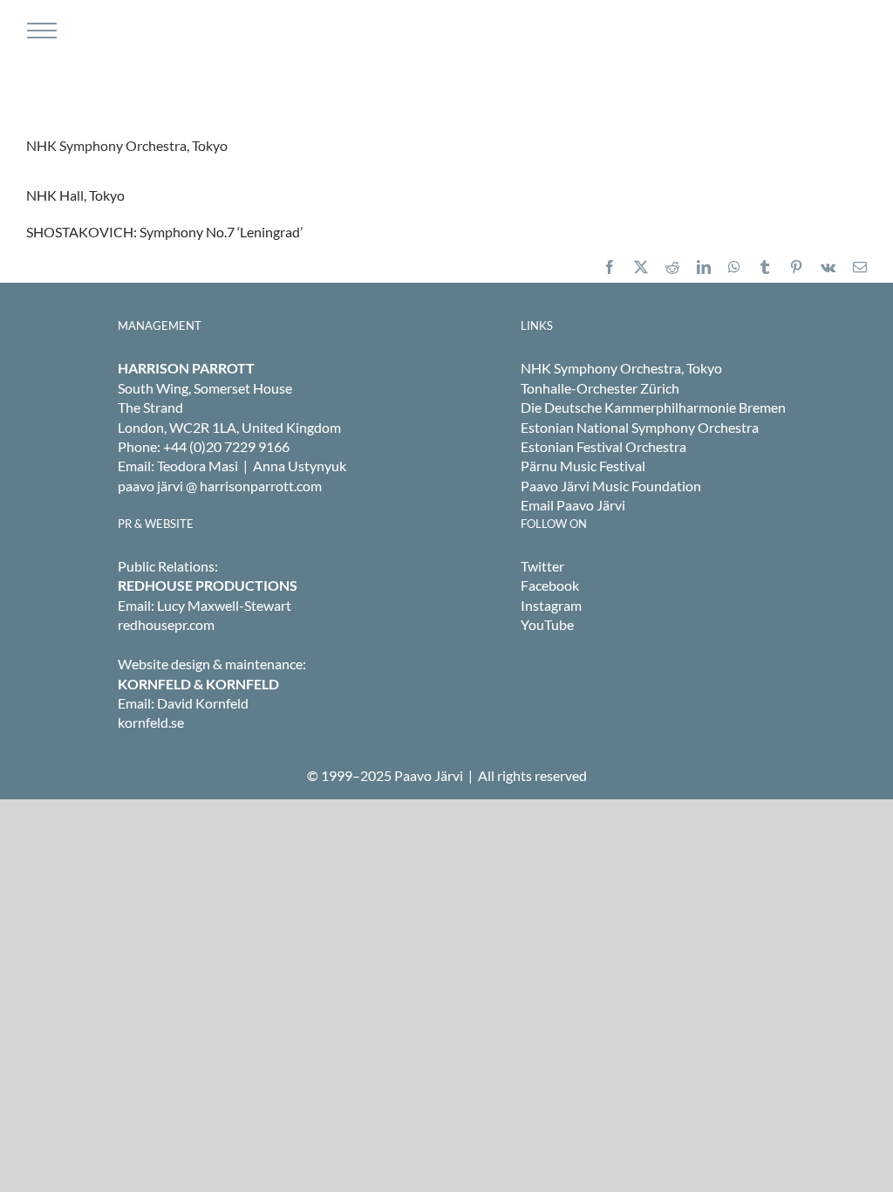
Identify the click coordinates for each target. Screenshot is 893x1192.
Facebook (550, 585)
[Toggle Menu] (39, 30)
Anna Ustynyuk (299, 465)
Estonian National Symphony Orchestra (640, 427)
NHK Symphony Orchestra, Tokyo (621, 368)
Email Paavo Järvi (573, 505)
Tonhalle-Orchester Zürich (600, 388)
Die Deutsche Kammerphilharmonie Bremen (653, 407)
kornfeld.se (151, 722)
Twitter (542, 566)
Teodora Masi (197, 465)
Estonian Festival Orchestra (603, 446)
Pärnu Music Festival (583, 465)
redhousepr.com (166, 624)
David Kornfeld (203, 703)
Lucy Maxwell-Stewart (224, 605)
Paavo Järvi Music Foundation (611, 485)
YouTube (547, 624)
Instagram (551, 605)
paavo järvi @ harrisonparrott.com (220, 485)
